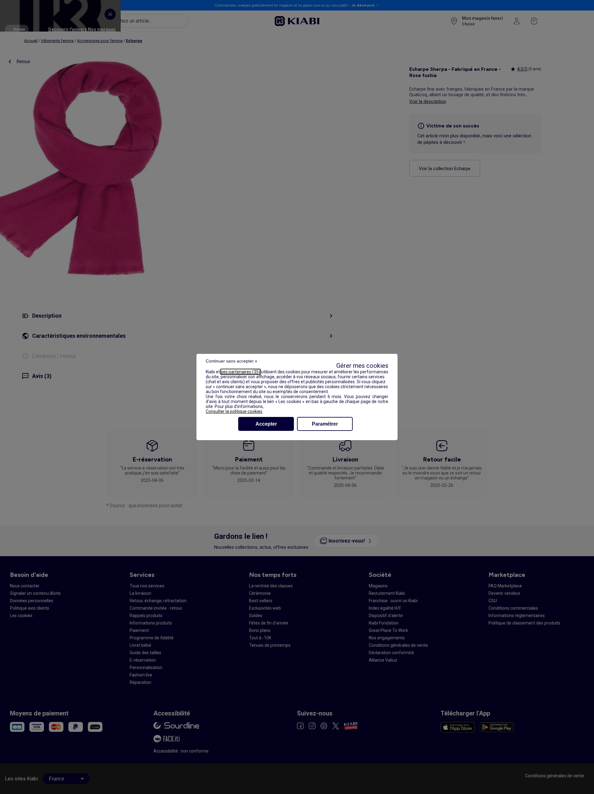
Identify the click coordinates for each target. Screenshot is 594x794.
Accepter (266, 424)
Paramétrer (325, 424)
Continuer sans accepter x (231, 360)
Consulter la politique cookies (234, 411)
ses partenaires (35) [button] (240, 371)
